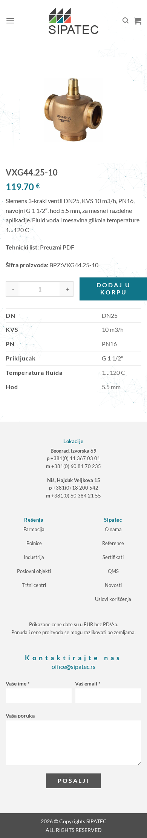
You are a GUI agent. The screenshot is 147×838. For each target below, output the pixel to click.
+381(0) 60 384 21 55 (76, 496)
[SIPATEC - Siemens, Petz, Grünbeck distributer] (73, 21)
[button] (10, 20)
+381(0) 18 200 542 (75, 488)
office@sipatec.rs (73, 666)
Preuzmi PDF (57, 247)
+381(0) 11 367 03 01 (75, 458)
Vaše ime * (18, 683)
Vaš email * (88, 683)
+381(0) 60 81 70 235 (76, 466)
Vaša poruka (20, 715)
